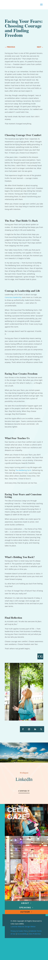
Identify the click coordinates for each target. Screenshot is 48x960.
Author (25, 912)
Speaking (25, 908)
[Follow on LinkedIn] (35, 729)
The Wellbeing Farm (23, 470)
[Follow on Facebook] (23, 729)
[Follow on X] (41, 729)
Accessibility (22, 934)
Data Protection (35, 934)
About (25, 903)
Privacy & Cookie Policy (19, 931)
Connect (24, 790)
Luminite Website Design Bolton (23, 926)
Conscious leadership (13, 297)
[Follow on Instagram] (29, 729)
